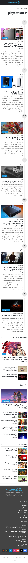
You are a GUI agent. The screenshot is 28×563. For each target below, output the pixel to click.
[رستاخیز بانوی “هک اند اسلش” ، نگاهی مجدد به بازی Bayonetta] (22, 377)
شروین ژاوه (19, 219)
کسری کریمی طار (18, 135)
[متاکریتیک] (7, 550)
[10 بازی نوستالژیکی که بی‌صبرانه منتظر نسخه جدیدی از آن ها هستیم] (22, 415)
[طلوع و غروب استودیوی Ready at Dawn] (22, 422)
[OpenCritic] (3, 550)
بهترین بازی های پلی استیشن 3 (12, 315)
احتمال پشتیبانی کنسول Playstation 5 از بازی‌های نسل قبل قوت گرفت (12, 223)
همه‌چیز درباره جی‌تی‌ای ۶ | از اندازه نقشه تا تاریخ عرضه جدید (15, 406)
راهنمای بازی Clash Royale (10, 470)
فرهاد (21, 89)
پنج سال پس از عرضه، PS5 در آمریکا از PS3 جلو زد (13, 93)
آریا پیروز (20, 265)
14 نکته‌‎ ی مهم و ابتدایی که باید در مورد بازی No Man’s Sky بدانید (9, 477)
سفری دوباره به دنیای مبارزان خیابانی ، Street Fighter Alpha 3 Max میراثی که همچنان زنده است (14, 359)
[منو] (2, 3)
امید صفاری (19, 42)
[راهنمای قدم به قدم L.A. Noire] (22, 465)
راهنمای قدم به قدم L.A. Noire (10, 463)
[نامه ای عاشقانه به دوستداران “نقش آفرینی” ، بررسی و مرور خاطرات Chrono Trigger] (22, 369)
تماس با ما (24, 515)
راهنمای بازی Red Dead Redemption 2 (11, 456)
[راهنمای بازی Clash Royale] (22, 472)
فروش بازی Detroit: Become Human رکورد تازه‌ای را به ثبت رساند (13, 269)
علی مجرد (20, 179)
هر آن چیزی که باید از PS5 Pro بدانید (10, 435)
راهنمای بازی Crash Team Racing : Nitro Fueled (11, 449)
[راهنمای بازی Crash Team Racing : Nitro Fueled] (22, 451)
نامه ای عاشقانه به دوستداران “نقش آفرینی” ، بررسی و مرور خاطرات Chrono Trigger (10, 368)
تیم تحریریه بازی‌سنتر (17, 313)
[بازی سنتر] (14, 2)
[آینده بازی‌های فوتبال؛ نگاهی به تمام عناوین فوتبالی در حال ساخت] (22, 429)
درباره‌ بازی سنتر (23, 508)
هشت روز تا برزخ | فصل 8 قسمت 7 (14, 138)
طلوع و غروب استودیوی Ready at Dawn (9, 421)
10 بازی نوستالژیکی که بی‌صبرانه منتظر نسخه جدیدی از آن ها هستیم (10, 414)
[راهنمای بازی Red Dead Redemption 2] (22, 458)
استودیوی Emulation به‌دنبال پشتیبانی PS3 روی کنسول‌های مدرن (13, 46)
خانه (25, 8)
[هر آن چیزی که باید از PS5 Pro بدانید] (22, 436)
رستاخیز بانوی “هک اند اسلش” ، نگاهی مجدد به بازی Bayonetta (9, 375)
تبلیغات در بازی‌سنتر (22, 510)
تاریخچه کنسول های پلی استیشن (12, 181)
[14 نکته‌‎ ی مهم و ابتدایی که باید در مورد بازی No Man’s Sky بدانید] (22, 479)
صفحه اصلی (24, 505)
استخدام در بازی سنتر (22, 513)
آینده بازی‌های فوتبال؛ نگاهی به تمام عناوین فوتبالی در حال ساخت (9, 428)
